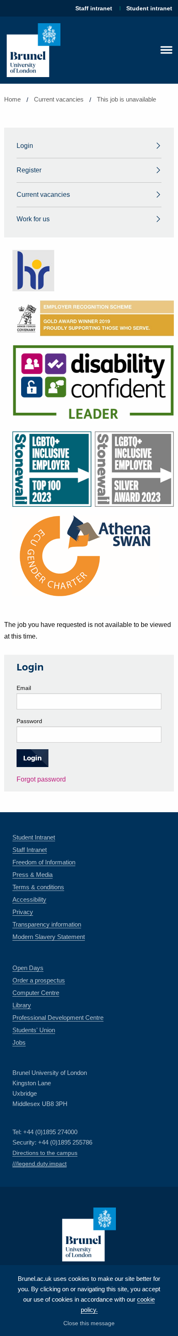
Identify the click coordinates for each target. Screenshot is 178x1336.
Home (12, 99)
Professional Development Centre (57, 1017)
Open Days (27, 967)
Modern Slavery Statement (48, 936)
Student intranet (149, 8)
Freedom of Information (43, 862)
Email (24, 688)
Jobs (19, 1042)
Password (29, 721)
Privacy (22, 911)
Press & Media (32, 874)
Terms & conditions (38, 887)
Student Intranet (33, 837)
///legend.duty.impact (39, 1163)
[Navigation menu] (167, 50)
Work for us (33, 219)
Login (25, 145)
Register (29, 170)
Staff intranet (93, 8)
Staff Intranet (29, 849)
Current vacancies (59, 99)
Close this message (89, 1323)
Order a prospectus (38, 980)
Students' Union (33, 1029)
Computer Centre (35, 992)
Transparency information (46, 924)
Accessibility (29, 899)
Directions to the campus (44, 1153)
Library (21, 1005)
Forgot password (41, 779)
